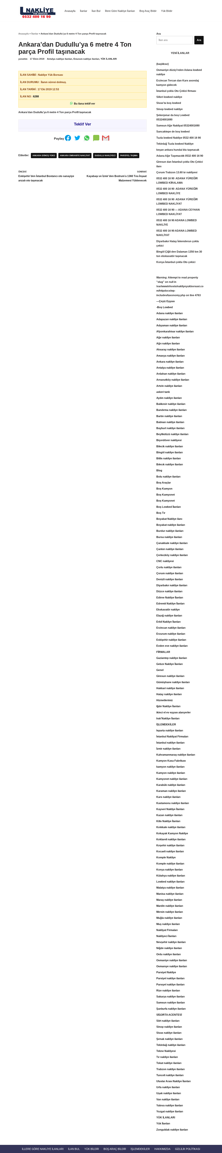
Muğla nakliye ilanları (169, 918)
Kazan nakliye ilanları (169, 815)
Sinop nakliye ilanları (169, 1026)
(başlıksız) (162, 64)
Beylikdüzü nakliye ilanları (172, 434)
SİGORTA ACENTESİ (169, 1014)
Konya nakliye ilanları (169, 869)
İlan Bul (96, 11)
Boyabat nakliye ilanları (170, 525)
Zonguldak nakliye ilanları (172, 1129)
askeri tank (163, 392)
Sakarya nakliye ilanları (170, 996)
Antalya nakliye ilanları (59, 59)
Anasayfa (70, 11)
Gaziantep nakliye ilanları (171, 658)
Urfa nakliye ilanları (168, 1087)
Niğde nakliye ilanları (169, 948)
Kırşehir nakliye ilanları (170, 845)
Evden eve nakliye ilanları (172, 645)
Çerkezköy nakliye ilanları (172, 555)
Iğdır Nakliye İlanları (168, 706)
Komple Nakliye (166, 857)
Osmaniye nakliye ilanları (171, 960)
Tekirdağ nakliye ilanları (170, 1045)
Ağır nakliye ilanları (168, 337)
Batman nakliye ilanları (170, 422)
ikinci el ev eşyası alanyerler (173, 712)
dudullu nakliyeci (105, 155)
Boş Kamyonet (165, 494)
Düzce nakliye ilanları (169, 591)
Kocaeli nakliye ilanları (170, 851)
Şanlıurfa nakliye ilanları (171, 1008)
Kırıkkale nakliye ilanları (170, 827)
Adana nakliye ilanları (169, 313)
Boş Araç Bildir (148, 11)
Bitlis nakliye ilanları (168, 458)
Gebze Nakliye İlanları (169, 664)
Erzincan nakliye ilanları (170, 627)
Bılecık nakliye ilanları (169, 464)
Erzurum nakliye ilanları (86, 59)
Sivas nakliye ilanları (168, 1032)
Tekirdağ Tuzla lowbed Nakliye (175, 143)
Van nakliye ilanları (167, 1099)
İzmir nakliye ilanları (168, 748)
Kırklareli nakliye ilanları (170, 839)
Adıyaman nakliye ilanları (171, 325)
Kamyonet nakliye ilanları (171, 779)
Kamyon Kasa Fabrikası (171, 760)
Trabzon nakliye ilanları (170, 1069)
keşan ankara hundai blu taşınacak (177, 149)
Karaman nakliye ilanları (171, 791)
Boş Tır (160, 512)
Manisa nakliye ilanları (169, 893)
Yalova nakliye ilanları (169, 1105)
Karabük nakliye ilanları (170, 785)
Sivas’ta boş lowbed (168, 103)
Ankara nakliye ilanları (169, 361)
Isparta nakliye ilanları (169, 730)
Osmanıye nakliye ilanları (171, 966)
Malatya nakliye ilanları (170, 887)
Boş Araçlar (163, 482)
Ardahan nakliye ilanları (170, 373)
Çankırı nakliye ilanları (169, 549)
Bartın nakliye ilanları (169, 416)
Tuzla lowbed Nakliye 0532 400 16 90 (178, 137)
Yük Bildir (166, 11)
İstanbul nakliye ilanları (170, 742)
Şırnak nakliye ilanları (169, 1039)
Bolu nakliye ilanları (168, 476)
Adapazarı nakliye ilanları (171, 319)
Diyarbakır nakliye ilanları (171, 585)
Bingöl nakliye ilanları (169, 452)
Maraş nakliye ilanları (169, 899)
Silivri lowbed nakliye (169, 97)
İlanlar (83, 11)
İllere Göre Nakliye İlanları (120, 11)
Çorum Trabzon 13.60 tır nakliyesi (176, 172)
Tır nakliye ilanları (167, 1057)
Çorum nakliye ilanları (169, 573)
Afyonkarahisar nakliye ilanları (175, 331)
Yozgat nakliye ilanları (169, 1111)
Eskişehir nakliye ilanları (171, 639)
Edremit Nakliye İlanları (170, 603)
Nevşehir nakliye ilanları (171, 942)
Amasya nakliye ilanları (170, 355)
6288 (36, 96)
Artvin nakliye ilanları (169, 386)
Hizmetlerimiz (164, 700)
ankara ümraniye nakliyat (75, 155)
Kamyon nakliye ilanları (170, 773)
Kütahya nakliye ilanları (170, 875)
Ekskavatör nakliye (168, 609)
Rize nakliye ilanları (168, 990)
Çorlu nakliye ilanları (168, 567)
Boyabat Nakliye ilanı (169, 519)
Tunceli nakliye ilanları (169, 1075)
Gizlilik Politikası (187, 1149)
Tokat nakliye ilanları (168, 1063)
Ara (158, 33)
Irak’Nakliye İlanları (167, 718)
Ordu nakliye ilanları (168, 954)
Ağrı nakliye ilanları (168, 343)
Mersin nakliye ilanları (169, 912)
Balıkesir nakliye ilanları (170, 404)
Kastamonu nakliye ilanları (172, 803)
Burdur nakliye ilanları (169, 531)
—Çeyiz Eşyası (165, 301)
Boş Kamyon (164, 488)
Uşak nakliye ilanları (168, 1093)
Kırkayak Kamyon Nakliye (172, 833)
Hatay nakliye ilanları (169, 694)
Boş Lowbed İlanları (168, 506)
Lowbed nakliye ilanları (170, 881)
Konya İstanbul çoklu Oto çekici (175, 262)
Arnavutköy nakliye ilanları (172, 379)
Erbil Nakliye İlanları (168, 621)
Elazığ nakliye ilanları (169, 615)
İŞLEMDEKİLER (166, 724)
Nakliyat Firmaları (167, 930)
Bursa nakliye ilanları (169, 537)
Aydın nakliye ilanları (169, 398)
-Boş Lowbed (164, 307)
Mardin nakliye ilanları (169, 905)
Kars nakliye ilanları (168, 797)
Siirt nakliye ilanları (167, 1020)
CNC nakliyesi (165, 561)
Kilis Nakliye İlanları (168, 821)
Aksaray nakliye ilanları (170, 349)
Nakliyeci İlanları (166, 936)
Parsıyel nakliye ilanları (170, 984)
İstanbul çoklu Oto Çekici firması (176, 91)
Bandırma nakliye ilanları (171, 410)
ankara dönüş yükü (44, 155)
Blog (159, 470)
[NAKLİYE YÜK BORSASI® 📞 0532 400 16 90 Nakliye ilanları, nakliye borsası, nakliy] (38, 11)
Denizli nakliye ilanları (169, 579)
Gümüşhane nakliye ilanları (173, 682)
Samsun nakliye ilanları (170, 1002)
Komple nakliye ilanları (170, 863)
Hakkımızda (162, 1149)
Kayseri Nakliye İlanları (170, 809)
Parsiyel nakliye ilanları (170, 978)
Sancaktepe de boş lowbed (173, 131)
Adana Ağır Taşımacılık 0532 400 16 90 (179, 155)
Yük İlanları (163, 1123)
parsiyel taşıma (129, 155)
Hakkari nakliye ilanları (170, 688)
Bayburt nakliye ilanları (170, 428)
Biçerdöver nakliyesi (169, 440)
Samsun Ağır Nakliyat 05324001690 (178, 125)
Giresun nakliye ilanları (170, 676)
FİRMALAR (163, 652)
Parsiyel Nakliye (166, 972)
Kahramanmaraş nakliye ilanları (175, 754)
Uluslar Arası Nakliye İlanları (173, 1081)
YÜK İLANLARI (109, 59)
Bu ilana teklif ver (84, 103)
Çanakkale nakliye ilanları (172, 543)
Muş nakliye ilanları (168, 924)
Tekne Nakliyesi (166, 1051)
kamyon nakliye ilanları (170, 766)
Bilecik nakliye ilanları (169, 446)
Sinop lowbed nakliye (169, 109)
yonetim (22, 59)
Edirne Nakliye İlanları (169, 597)
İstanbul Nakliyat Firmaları (172, 736)
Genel (159, 670)
